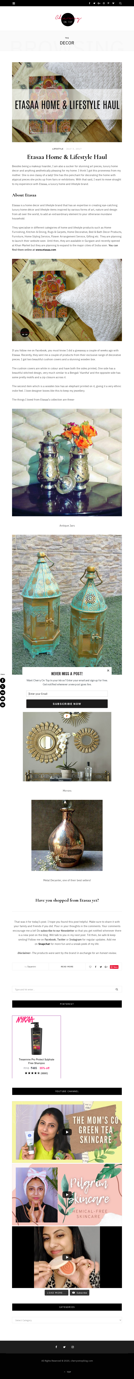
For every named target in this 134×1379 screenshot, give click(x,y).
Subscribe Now (67, 704)
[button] (67, 673)
